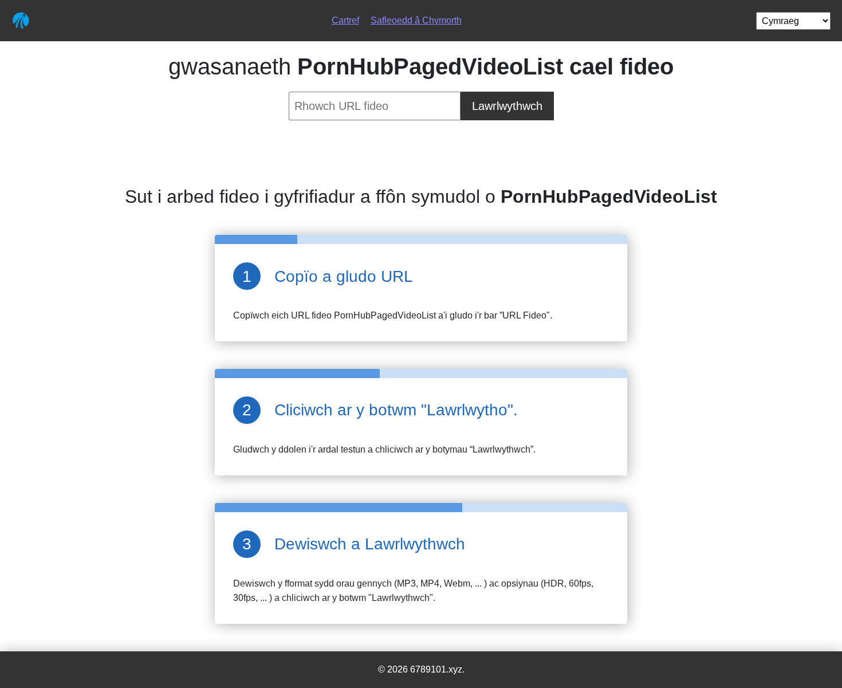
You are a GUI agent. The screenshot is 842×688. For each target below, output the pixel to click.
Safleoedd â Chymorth (416, 20)
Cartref (345, 20)
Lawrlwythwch (507, 106)
